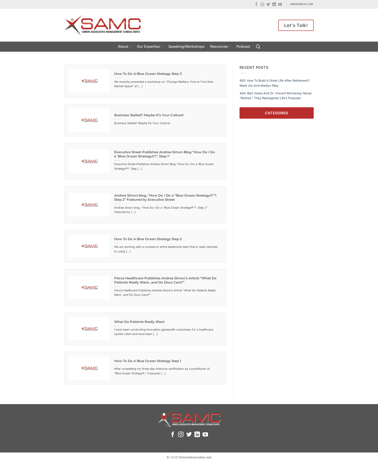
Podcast (243, 46)
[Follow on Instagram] (262, 5)
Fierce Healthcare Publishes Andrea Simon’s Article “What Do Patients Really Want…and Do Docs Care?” (165, 280)
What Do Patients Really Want (139, 322)
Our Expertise (148, 46)
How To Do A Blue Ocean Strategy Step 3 (148, 74)
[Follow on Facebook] (256, 5)
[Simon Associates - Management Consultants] (102, 25)
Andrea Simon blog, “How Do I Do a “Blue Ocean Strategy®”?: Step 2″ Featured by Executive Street (165, 198)
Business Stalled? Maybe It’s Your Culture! (149, 115)
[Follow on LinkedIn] (274, 5)
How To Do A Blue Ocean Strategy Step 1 (147, 361)
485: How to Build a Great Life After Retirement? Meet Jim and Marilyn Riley (275, 83)
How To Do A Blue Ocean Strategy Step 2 (148, 239)
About (123, 46)
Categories (276, 113)
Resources (219, 46)
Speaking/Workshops (186, 46)
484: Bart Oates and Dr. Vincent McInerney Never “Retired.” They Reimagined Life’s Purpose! (276, 95)
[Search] (258, 46)
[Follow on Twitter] (268, 5)
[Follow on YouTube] (280, 5)
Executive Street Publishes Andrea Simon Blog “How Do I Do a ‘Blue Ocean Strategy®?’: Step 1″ (164, 154)
